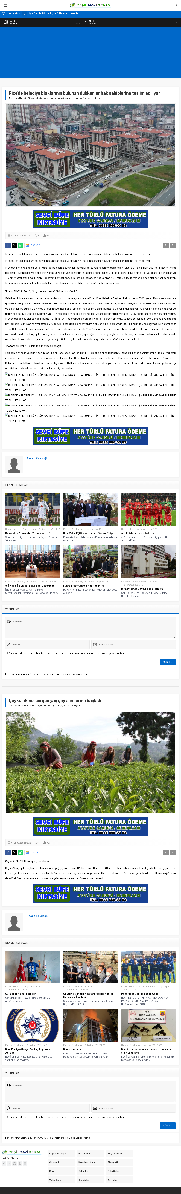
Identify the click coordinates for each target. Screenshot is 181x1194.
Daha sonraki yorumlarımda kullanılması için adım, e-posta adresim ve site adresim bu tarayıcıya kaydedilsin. (66, 653)
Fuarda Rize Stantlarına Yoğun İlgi (83, 585)
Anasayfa (13, 98)
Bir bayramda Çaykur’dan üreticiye (142, 588)
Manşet (22, 98)
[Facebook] (4, 1163)
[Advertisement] (90, 53)
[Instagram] (14, 1163)
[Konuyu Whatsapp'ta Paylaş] (20, 245)
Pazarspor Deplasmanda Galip (140, 993)
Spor (33, 529)
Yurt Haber (30, 581)
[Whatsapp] (20, 1163)
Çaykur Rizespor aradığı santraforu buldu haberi (54, 13)
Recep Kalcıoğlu (37, 458)
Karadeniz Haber (129, 581)
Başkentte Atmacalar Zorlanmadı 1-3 (27, 533)
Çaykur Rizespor (13, 529)
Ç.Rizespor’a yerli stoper (20, 993)
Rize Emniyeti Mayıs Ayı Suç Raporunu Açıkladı (28, 1051)
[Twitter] (9, 1163)
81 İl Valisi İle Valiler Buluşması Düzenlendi (30, 585)
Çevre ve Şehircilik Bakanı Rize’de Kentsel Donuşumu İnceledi (88, 995)
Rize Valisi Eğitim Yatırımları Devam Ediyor (89, 533)
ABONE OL (36, 245)
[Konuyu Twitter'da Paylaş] (14, 245)
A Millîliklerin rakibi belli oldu (138, 533)
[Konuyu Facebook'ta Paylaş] (8, 245)
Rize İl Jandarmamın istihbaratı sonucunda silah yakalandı (147, 1051)
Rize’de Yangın (72, 1049)
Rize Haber (76, 529)
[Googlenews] (25, 1163)
